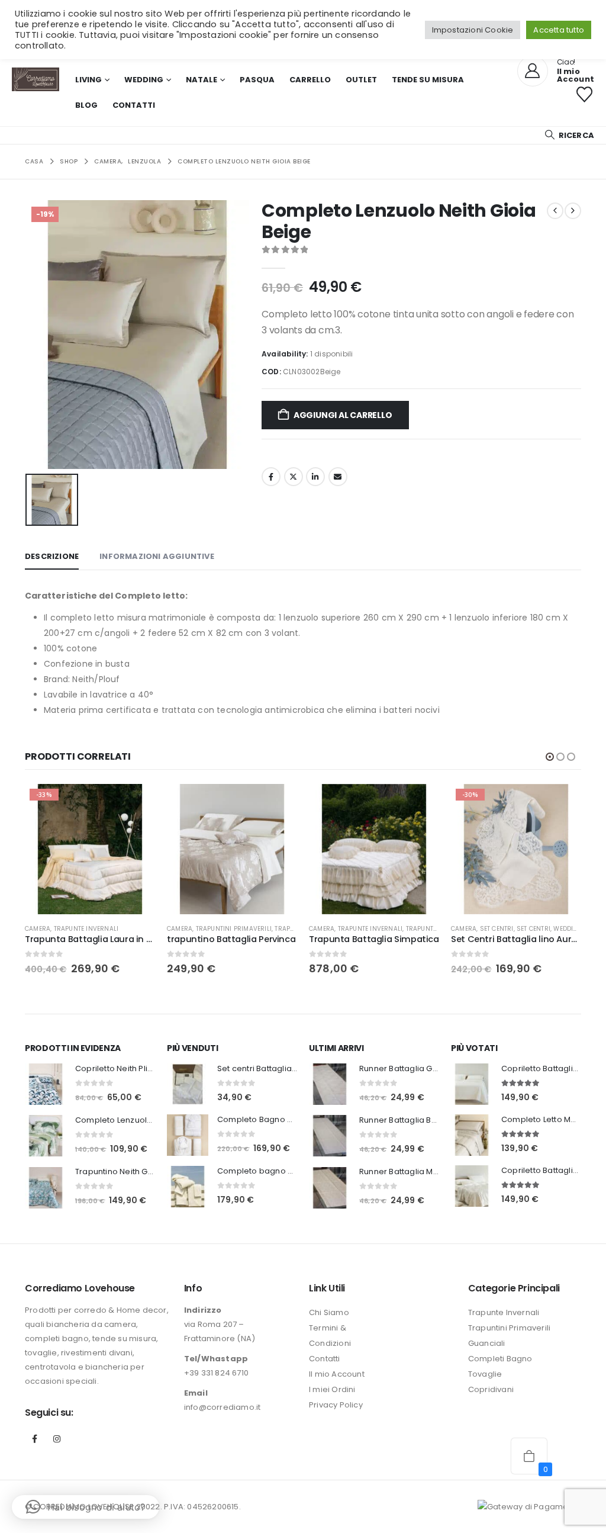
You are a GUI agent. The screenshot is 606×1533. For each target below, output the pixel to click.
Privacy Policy (336, 1404)
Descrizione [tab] (52, 556)
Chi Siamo (329, 1312)
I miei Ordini (332, 1389)
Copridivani (491, 1389)
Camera (37, 928)
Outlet (361, 79)
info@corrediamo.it (222, 1407)
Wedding (143, 79)
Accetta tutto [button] (558, 30)
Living (88, 79)
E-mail (337, 476)
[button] (569, 135)
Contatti (133, 105)
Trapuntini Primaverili (234, 928)
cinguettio (293, 476)
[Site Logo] (35, 79)
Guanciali (486, 1343)
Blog (86, 105)
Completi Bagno (500, 1358)
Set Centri (497, 928)
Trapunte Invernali (86, 928)
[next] (573, 211)
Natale (201, 79)
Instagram (57, 1439)
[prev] (555, 211)
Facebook (271, 476)
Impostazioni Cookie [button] (473, 30)
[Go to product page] (232, 849)
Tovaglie (485, 1374)
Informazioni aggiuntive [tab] (156, 556)
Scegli (135, 803)
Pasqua (257, 79)
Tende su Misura (428, 79)
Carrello (310, 79)
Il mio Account (337, 1374)
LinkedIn (315, 476)
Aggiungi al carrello (343, 415)
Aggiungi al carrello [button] (419, 803)
